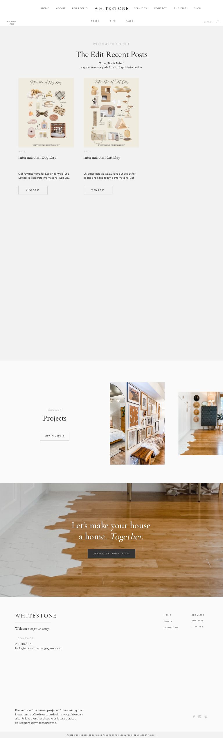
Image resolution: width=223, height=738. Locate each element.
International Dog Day (37, 157)
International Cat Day (101, 157)
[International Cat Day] (111, 112)
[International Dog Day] (46, 112)
